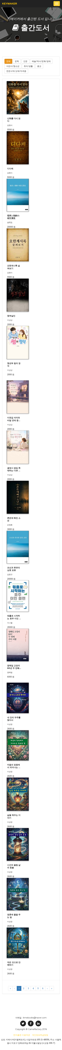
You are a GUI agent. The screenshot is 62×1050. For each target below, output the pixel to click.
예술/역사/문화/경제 (41, 61)
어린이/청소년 (12, 66)
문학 (17, 61)
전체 (8, 61)
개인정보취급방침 (40, 1035)
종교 (39, 66)
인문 (25, 61)
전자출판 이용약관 (21, 1035)
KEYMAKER (9, 3)
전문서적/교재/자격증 (16, 71)
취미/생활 (28, 66)
